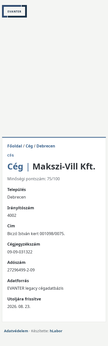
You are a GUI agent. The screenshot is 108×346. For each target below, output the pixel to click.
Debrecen (45, 146)
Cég (29, 146)
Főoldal (14, 146)
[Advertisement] (54, 80)
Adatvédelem (16, 330)
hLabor (56, 330)
